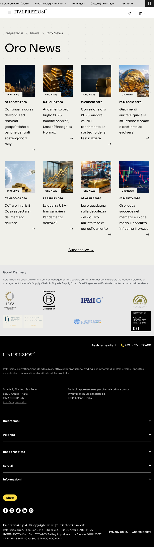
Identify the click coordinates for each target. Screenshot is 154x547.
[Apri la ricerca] (130, 13)
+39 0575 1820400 (138, 345)
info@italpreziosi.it (14, 402)
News (35, 33)
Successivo (81, 250)
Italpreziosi (14, 33)
